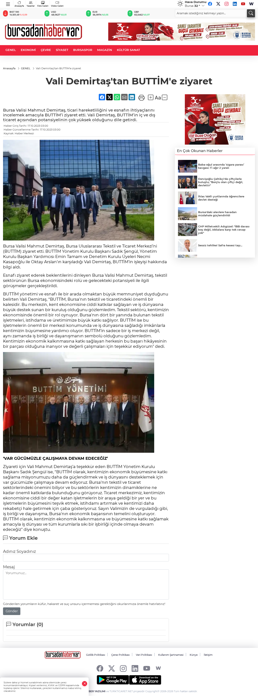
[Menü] (8, 3)
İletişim (208, 654)
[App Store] (145, 680)
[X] (218, 4)
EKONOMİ (28, 50)
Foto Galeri (42, 6)
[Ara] (251, 13)
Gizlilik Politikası (95, 654)
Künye (194, 654)
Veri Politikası (144, 654)
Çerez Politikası (120, 654)
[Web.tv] (251, 4)
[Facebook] (210, 4)
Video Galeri (57, 6)
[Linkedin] (235, 4)
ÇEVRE (46, 50)
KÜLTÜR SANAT (128, 50)
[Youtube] (243, 4)
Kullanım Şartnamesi (170, 654)
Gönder (12, 611)
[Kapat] (84, 684)
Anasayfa (19, 6)
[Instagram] (227, 4)
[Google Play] (113, 680)
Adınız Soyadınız (19, 551)
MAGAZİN (104, 50)
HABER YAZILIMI (95, 691)
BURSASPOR (82, 50)
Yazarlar (31, 6)
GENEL (10, 50)
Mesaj (9, 566)
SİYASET (62, 50)
